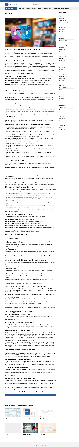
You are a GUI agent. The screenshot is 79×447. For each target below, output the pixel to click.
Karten (50, 84)
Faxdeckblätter (62, 45)
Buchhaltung (61, 33)
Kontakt (43, 443)
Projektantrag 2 (26, 418)
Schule (60, 102)
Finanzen (39, 8)
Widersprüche (62, 123)
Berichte (61, 25)
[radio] (29, 398)
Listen (62, 8)
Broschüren (61, 31)
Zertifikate (61, 129)
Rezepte (61, 98)
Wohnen (61, 125)
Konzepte (61, 71)
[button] (11, 8)
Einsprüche (61, 42)
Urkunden (61, 114)
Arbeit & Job (61, 20)
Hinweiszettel (62, 62)
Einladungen (33, 8)
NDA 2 (6, 434)
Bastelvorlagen (62, 22)
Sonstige (61, 105)
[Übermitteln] (58, 4)
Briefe (60, 29)
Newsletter (42, 434)
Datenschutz (38, 443)
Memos (60, 85)
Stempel (39, 167)
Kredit (60, 74)
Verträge (61, 118)
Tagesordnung (62, 111)
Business (6, 12)
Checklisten (61, 38)
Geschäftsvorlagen (63, 53)
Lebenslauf (27, 8)
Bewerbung (21, 8)
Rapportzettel (43, 418)
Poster (60, 91)
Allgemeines (61, 16)
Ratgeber (67, 8)
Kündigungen (57, 8)
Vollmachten (61, 120)
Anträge (61, 18)
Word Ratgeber (62, 127)
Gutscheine (45, 8)
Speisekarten (62, 107)
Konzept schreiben (27, 434)
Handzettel (61, 60)
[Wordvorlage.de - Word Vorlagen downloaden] (11, 4)
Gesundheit (61, 56)
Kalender (51, 8)
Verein (60, 116)
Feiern (60, 47)
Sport (60, 109)
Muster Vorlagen (62, 87)
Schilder (61, 100)
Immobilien (61, 65)
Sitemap (47, 443)
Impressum (32, 443)
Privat (60, 94)
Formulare (61, 51)
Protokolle (61, 96)
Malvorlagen (61, 82)
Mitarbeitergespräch (9, 418)
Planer (60, 89)
